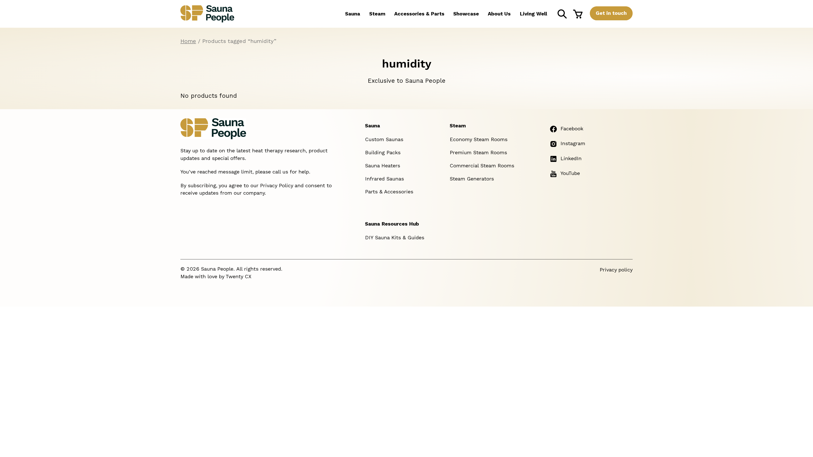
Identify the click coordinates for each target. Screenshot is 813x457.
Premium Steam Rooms (478, 153)
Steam (377, 14)
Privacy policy (616, 270)
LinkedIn (571, 158)
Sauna (352, 14)
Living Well (533, 14)
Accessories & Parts (419, 14)
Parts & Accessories (389, 192)
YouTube (570, 173)
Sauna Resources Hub (392, 224)
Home (188, 41)
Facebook (571, 129)
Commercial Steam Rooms (482, 166)
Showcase (466, 14)
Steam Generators (472, 179)
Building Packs (383, 153)
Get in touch (611, 13)
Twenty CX (238, 276)
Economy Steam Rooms (478, 139)
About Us (499, 14)
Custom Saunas (384, 139)
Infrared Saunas (384, 179)
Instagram (572, 143)
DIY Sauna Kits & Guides (394, 238)
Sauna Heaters (382, 166)
